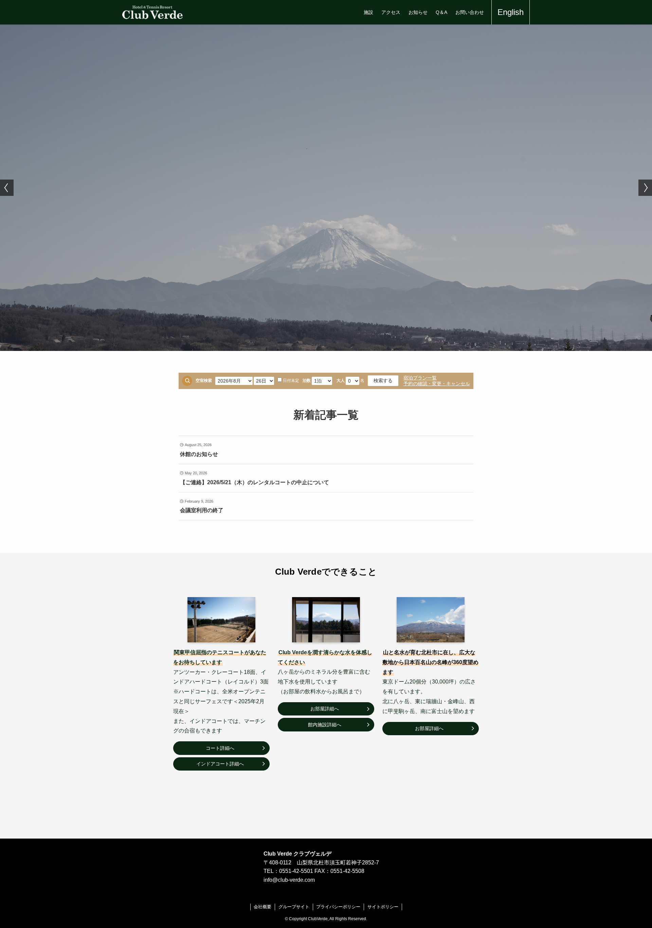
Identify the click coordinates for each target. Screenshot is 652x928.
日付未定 (291, 380)
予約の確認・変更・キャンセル (436, 383)
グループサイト (293, 906)
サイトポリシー (382, 906)
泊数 (307, 380)
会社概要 (262, 906)
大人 (341, 380)
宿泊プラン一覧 (420, 378)
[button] (7, 188)
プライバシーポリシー (338, 906)
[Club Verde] (152, 12)
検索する (383, 380)
